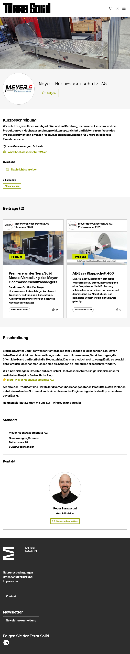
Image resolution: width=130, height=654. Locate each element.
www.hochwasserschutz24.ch (27, 152)
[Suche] (110, 8)
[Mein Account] (117, 8)
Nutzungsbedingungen (18, 572)
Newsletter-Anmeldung (21, 620)
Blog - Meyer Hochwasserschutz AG (30, 379)
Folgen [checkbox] (51, 93)
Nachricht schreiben (24, 169)
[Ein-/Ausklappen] (124, 8)
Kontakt (11, 596)
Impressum (10, 581)
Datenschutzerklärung (17, 577)
